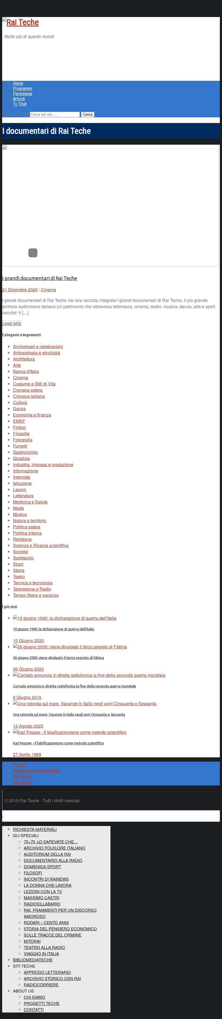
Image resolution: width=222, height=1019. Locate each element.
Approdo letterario (47, 972)
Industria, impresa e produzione (43, 464)
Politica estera (26, 527)
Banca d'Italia (26, 371)
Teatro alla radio (44, 947)
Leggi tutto (11, 323)
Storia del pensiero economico (60, 928)
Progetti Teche (42, 1003)
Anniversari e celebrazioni (38, 346)
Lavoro (19, 489)
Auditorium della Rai (47, 854)
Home (18, 83)
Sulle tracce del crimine (52, 935)
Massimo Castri (41, 897)
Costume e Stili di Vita (34, 384)
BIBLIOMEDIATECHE (33, 960)
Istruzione (22, 483)
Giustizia (21, 458)
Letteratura (23, 495)
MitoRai (32, 941)
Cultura (20, 402)
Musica (20, 514)
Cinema (48, 290)
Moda (18, 508)
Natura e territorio (29, 520)
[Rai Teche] (20, 22)
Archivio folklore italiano (54, 848)
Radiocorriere (41, 984)
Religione (22, 539)
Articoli (19, 98)
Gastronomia (25, 452)
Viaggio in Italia (41, 953)
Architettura (24, 359)
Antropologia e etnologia (36, 352)
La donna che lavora (47, 885)
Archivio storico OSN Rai (52, 978)
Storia (18, 570)
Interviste (21, 477)
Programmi (22, 88)
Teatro (19, 576)
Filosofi (33, 872)
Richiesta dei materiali (36, 771)
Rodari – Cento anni (46, 922)
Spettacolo (23, 558)
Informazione (25, 471)
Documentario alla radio (53, 860)
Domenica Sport (42, 866)
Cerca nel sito (15, 114)
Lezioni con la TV (43, 891)
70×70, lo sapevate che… (51, 841)
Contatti (34, 1009)
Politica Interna (27, 533)
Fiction (19, 427)
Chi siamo (23, 782)
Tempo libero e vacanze (36, 595)
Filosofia (21, 433)
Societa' (20, 551)
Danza (19, 408)
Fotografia (22, 440)
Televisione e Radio (32, 589)
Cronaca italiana (29, 396)
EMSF (19, 421)
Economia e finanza (32, 415)
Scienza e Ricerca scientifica (40, 545)
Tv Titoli (20, 103)
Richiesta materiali (35, 829)
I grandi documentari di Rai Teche (39, 278)
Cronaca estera (28, 390)
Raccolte (22, 777)
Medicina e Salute (30, 502)
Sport (18, 564)
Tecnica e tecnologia (33, 583)
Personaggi (22, 93)
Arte (17, 365)
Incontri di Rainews (46, 879)
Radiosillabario (42, 904)
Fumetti (20, 446)
